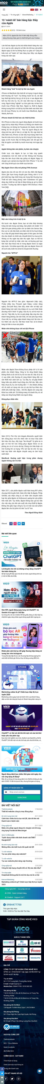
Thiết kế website (7, 809)
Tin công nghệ (15, 15)
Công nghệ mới (7, 825)
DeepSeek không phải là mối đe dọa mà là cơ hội (20, 875)
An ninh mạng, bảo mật (9, 816)
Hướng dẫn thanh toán (11, 1068)
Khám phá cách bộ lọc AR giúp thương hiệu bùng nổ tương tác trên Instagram (22, 652)
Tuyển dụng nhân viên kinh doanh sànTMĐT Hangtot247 (19, 839)
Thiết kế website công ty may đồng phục (17, 811)
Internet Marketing (27, 15)
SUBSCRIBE (22, 798)
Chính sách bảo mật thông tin (13, 1064)
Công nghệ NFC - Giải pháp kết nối (17, 889)
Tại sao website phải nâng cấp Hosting (17, 861)
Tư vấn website (7, 851)
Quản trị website (9, 1047)
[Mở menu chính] (4, 9)
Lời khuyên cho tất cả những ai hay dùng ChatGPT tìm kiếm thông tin (21, 570)
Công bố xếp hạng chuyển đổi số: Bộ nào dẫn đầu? (21, 868)
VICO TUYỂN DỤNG (8, 835)
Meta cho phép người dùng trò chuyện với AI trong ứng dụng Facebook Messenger (21, 829)
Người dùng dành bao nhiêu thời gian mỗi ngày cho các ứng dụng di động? (21, 775)
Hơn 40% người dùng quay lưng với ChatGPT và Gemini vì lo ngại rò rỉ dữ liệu (20, 611)
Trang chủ (5, 15)
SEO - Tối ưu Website (11, 1043)
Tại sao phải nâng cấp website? (14, 854)
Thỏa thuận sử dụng (10, 1061)
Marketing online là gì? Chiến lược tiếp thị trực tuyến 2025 (20, 693)
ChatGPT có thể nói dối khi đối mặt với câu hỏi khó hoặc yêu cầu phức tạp (21, 734)
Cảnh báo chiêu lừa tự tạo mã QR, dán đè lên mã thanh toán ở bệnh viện (20, 819)
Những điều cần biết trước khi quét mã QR (18, 847)
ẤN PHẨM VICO (9, 1051)
